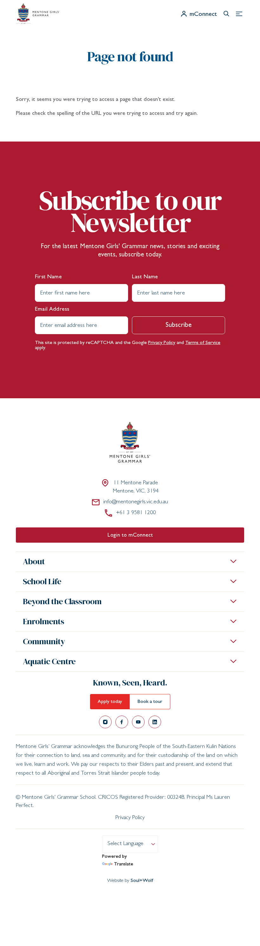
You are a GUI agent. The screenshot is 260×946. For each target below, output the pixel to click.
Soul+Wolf (142, 880)
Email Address (52, 310)
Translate (123, 864)
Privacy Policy (161, 343)
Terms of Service (202, 343)
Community (44, 641)
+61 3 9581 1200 (136, 513)
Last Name (145, 277)
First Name (48, 277)
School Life (42, 581)
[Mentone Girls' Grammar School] (37, 13)
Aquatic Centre (49, 661)
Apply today (110, 702)
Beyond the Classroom (62, 601)
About (34, 561)
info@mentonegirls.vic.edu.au (135, 502)
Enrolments (43, 621)
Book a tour (149, 702)
